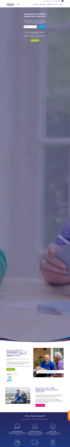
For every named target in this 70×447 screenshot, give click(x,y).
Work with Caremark (40, 405)
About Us (56, 4)
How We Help (10, 369)
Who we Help (42, 4)
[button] (69, 415)
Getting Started (50, 4)
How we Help (35, 4)
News (61, 4)
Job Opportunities (35, 40)
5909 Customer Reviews (15, 374)
